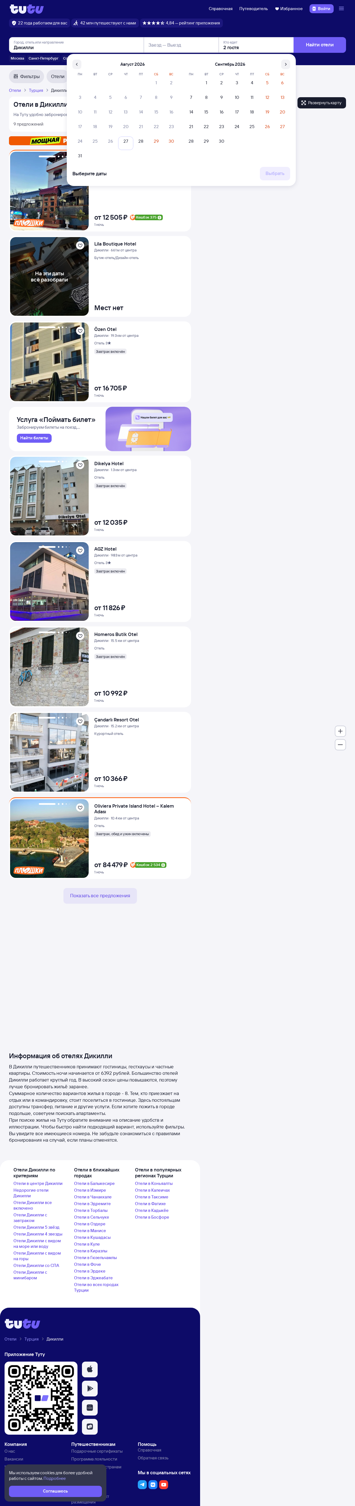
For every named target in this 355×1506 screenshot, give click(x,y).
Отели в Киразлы (90, 1250)
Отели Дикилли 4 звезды (37, 1234)
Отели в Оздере (90, 1223)
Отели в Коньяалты (154, 1183)
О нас (9, 1451)
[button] (90, 1369)
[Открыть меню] (342, 8)
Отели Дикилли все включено (32, 1205)
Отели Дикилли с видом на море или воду (37, 1243)
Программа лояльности (94, 1459)
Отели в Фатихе (150, 1203)
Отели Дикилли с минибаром (30, 1274)
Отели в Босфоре (152, 1217)
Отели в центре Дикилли (38, 1183)
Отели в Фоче (87, 1264)
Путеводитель (253, 8)
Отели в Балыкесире (94, 1183)
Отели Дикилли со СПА (36, 1265)
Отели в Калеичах (152, 1190)
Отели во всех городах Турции (96, 1287)
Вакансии (13, 1459)
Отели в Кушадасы (92, 1237)
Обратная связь (153, 1457)
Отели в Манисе (90, 1230)
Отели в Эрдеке (90, 1271)
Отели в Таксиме (151, 1197)
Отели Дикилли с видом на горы (37, 1255)
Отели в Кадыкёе (152, 1210)
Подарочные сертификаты (97, 1451)
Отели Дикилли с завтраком (30, 1217)
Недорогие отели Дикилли (31, 1192)
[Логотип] (27, 8)
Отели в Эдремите (92, 1203)
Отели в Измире (90, 1190)
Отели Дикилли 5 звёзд (36, 1227)
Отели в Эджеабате (93, 1277)
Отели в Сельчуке (91, 1217)
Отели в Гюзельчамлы (95, 1257)
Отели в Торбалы (90, 1210)
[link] (34, 438)
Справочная (221, 8)
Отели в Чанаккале (93, 1197)
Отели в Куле (87, 1244)
